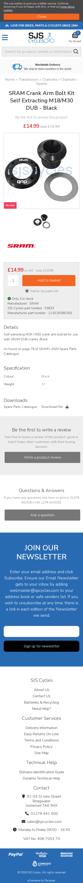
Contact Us (41, 696)
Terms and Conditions (41, 740)
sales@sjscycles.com (44, 821)
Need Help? (41, 708)
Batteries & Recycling (41, 702)
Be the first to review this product (41, 117)
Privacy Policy (41, 746)
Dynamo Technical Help (41, 778)
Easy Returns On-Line (41, 734)
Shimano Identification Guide (41, 772)
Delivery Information (41, 727)
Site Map (41, 753)
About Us (41, 689)
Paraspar (49, 880)
